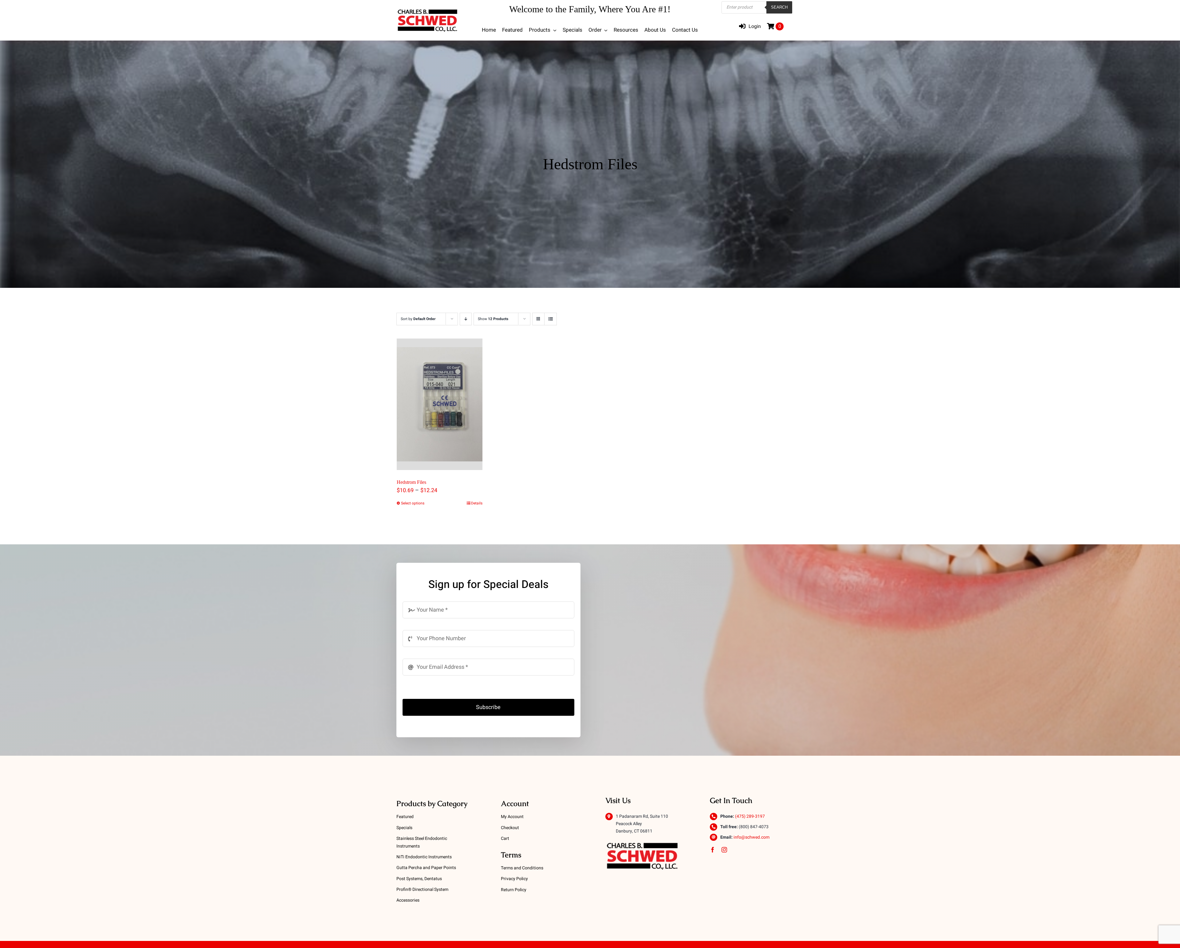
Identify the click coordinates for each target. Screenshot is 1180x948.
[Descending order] (466, 319)
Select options (412, 503)
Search (779, 7)
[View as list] (551, 319)
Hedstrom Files (411, 482)
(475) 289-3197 (750, 816)
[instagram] (724, 849)
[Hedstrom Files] (439, 404)
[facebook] (712, 849)
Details (476, 503)
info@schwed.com (751, 837)
